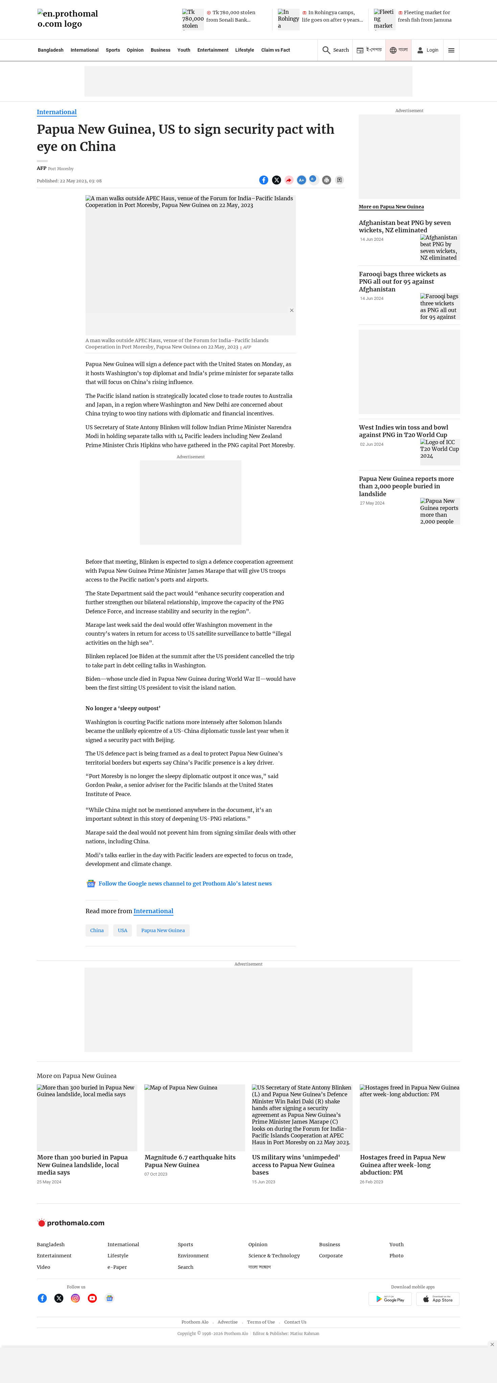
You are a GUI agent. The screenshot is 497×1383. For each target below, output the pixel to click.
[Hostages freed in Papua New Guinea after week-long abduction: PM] (410, 1117)
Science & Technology (274, 1256)
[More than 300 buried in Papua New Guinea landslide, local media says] (87, 1117)
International (85, 50)
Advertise (228, 1322)
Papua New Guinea (163, 930)
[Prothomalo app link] (390, 1299)
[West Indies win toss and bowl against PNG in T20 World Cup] (440, 452)
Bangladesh (51, 50)
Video (43, 1267)
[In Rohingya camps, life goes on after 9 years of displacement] (289, 19)
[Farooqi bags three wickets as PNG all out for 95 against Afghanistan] (440, 306)
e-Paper (117, 1267)
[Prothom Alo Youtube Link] (95, 1299)
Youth (184, 50)
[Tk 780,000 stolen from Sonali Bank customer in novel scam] (193, 19)
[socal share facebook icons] (264, 184)
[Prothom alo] (70, 20)
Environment (193, 1256)
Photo (396, 1256)
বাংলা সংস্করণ (260, 1267)
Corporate (331, 1256)
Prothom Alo (195, 1322)
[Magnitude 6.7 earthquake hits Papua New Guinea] (194, 1117)
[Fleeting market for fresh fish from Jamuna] (385, 19)
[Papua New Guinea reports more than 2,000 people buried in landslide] (440, 511)
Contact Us (295, 1322)
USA (122, 930)
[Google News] (109, 1299)
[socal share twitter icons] (277, 184)
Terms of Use (261, 1322)
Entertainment (213, 50)
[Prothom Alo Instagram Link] (78, 1299)
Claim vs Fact (275, 50)
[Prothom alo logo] (70, 1225)
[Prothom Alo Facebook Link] (45, 1299)
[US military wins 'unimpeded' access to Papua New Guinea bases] (302, 1117)
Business (160, 50)
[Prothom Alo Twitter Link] (61, 1299)
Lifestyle (244, 50)
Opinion (135, 50)
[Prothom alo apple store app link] (438, 1299)
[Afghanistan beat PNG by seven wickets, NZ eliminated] (440, 247)
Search (185, 1267)
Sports (113, 50)
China (97, 930)
